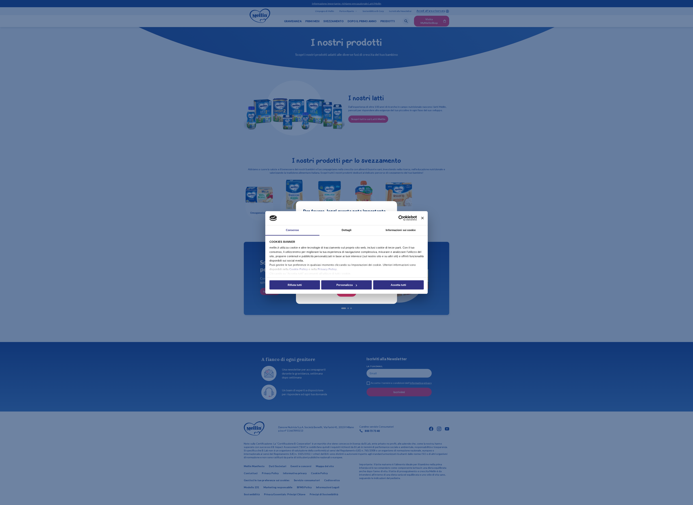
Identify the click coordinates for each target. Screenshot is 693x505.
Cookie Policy (298, 269)
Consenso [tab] (292, 230)
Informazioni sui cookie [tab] (400, 230)
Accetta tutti (398, 284)
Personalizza (344, 284)
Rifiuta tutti (295, 284)
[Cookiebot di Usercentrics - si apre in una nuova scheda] (401, 218)
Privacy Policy (327, 269)
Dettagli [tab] (347, 230)
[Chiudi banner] (422, 218)
